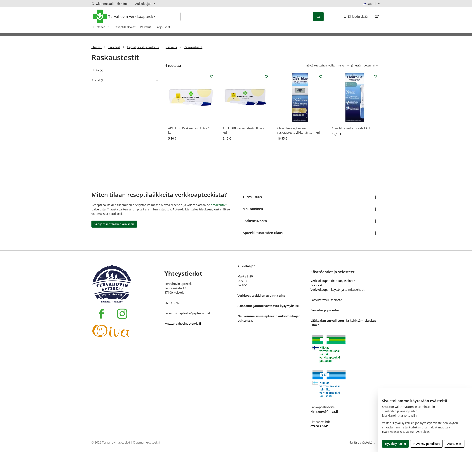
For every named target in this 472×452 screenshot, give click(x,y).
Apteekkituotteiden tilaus (263, 233)
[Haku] (318, 16)
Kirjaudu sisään (358, 17)
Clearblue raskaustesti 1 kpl (351, 128)
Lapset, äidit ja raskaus (143, 47)
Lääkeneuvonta (255, 221)
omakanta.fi (219, 205)
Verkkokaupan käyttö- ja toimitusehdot (337, 290)
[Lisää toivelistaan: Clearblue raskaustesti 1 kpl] (375, 76)
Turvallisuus (252, 197)
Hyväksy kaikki (395, 444)
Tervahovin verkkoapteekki (132, 16)
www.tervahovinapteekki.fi (182, 323)
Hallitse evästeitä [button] (361, 442)
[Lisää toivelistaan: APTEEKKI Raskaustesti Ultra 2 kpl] (266, 76)
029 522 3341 (319, 426)
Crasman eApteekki (146, 442)
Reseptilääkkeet (125, 27)
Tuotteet (99, 27)
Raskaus (171, 47)
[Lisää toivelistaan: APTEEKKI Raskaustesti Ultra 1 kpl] (211, 76)
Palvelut (145, 27)
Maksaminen (253, 209)
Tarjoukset (162, 27)
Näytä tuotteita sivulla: (321, 65)
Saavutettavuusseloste (326, 300)
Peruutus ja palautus (324, 310)
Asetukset (454, 444)
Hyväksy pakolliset (426, 444)
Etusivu (96, 47)
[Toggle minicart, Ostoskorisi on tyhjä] (377, 17)
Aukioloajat (143, 4)
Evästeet (316, 285)
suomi (371, 4)
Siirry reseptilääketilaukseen (114, 224)
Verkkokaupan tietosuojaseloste (332, 281)
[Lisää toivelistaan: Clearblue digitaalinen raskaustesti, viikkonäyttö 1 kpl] (320, 76)
